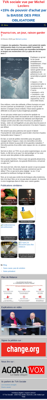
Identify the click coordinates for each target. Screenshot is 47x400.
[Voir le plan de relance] (23, 301)
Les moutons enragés (8, 385)
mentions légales (18, 393)
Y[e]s (23, 397)
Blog (5, 265)
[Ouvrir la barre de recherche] (45, 25)
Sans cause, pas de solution (14, 268)
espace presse (30, 393)
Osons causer (6, 387)
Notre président (9, 271)
